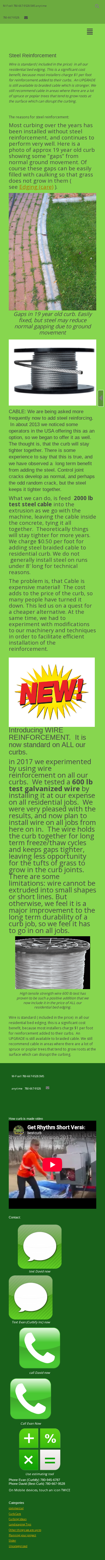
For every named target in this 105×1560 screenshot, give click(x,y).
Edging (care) (36, 186)
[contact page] (26, 17)
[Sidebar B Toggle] (101, 398)
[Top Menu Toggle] (89, 32)
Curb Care (15, 1514)
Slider (12, 1540)
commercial (16, 1508)
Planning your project (22, 1535)
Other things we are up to (25, 1530)
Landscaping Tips (20, 1524)
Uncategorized (18, 1546)
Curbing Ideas (18, 1519)
